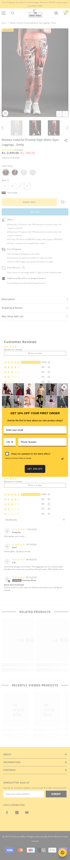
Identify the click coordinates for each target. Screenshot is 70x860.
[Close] (64, 387)
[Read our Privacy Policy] (62, 459)
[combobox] (10, 442)
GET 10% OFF (35, 469)
